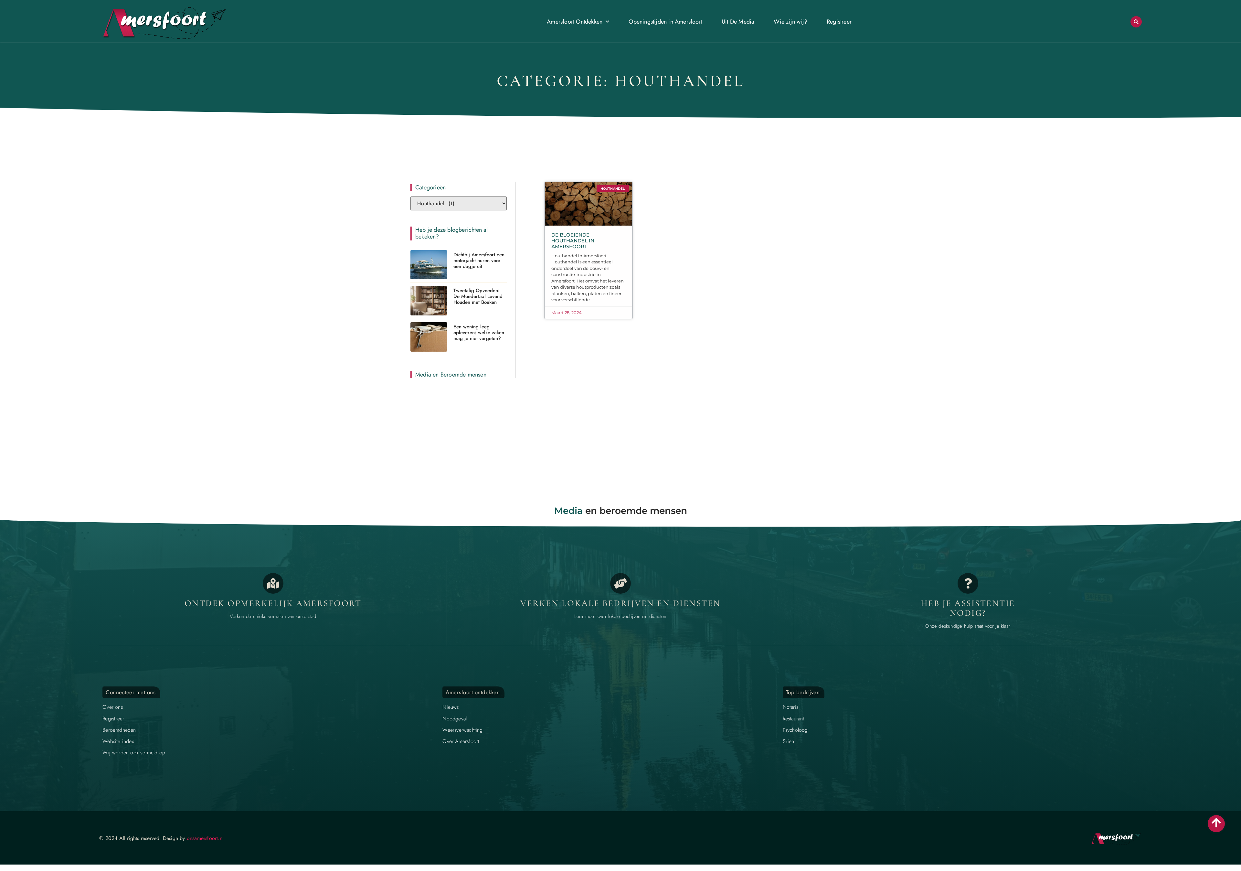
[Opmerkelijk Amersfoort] (273, 583)
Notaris (790, 707)
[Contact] (968, 583)
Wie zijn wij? (790, 21)
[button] (1136, 21)
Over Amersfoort (460, 741)
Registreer (839, 21)
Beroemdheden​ (119, 730)
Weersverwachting (462, 730)
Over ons (112, 707)
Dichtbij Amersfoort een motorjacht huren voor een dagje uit (478, 260)
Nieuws (450, 707)
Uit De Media (738, 21)
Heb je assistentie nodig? (968, 608)
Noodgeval (454, 718)
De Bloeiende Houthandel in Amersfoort (572, 241)
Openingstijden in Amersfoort (665, 21)
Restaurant (793, 718)
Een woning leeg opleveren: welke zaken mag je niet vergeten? (478, 332)
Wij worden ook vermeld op (133, 752)
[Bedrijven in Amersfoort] (620, 583)
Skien (788, 741)
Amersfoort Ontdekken (574, 21)
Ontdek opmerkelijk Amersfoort (273, 603)
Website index (118, 741)
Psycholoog (795, 730)
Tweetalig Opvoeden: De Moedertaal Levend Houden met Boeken (478, 296)
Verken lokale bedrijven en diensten (620, 603)
